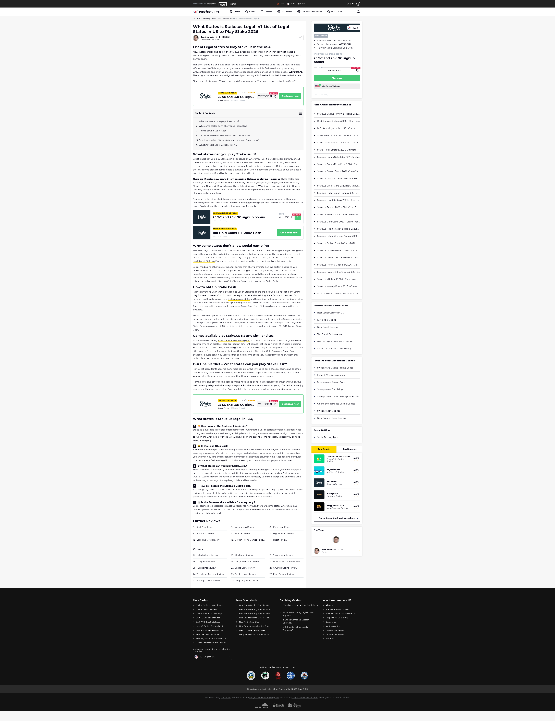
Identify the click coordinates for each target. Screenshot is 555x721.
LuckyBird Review (206, 561)
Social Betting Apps (327, 437)
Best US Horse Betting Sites (252, 630)
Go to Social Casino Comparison (337, 518)
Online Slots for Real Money (209, 613)
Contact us (331, 622)
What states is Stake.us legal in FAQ (218, 144)
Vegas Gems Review (245, 568)
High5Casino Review (283, 533)
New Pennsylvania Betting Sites (254, 626)
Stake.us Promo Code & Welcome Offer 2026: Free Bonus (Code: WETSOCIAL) (338, 257)
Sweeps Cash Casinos (328, 410)
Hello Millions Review (207, 555)
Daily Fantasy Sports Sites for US (254, 634)
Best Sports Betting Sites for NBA (254, 613)
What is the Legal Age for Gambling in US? (301, 606)
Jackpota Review (335, 496)
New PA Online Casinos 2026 (209, 630)
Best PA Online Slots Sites (208, 622)
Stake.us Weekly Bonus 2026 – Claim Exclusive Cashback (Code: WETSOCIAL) (338, 286)
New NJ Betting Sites (249, 622)
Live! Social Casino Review (286, 561)
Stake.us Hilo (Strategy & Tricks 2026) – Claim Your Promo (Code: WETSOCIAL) (338, 228)
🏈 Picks (280, 4)
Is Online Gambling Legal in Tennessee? (296, 628)
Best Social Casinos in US (330, 312)
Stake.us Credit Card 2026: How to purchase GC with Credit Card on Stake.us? (338, 185)
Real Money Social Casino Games (335, 341)
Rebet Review (280, 540)
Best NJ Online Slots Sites (208, 618)
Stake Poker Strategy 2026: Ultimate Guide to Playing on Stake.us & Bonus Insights (338, 149)
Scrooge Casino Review (208, 580)
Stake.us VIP (253, 322)
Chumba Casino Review (285, 568)
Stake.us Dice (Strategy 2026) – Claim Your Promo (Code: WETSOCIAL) (338, 200)
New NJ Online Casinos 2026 (209, 626)
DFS (333, 12)
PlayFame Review (244, 555)
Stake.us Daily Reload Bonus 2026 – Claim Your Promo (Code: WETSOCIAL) (338, 193)
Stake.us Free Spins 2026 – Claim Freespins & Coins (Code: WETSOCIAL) (338, 214)
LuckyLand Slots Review (247, 561)
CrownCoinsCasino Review (335, 460)
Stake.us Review (224, 19)
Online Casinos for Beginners (209, 605)
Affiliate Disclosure (335, 634)
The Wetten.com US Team (338, 609)
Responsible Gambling (337, 618)
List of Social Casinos (312, 12)
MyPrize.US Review (335, 472)
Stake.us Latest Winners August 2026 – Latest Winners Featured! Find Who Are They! (338, 236)
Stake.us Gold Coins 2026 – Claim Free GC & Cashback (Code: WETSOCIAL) (338, 221)
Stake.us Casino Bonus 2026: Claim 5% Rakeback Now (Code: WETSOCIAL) (338, 171)
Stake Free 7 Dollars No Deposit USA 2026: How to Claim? (338, 135)
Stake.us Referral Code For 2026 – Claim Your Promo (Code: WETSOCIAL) (338, 264)
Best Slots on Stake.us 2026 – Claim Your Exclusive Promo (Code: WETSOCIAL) (338, 121)
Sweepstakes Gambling (330, 389)
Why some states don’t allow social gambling (223, 126)
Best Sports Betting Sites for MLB (254, 609)
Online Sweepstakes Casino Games (336, 403)
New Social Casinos (327, 327)
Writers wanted (333, 626)
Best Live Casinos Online (207, 634)
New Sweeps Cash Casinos (331, 418)
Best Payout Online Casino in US (211, 638)
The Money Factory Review (210, 574)
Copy (275, 96)
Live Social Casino (326, 319)
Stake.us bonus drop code (287, 169)
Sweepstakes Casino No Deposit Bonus (338, 396)
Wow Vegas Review (245, 527)
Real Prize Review (205, 527)
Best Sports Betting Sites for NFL (254, 605)
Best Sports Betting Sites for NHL (254, 618)
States (237, 12)
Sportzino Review (205, 533)
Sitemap (330, 638)
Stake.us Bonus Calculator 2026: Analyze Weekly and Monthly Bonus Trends (338, 157)
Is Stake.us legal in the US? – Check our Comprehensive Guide (338, 128)
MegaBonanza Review (337, 508)
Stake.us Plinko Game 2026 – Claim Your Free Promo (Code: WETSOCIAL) (338, 250)
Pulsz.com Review (282, 527)
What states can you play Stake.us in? (219, 121)
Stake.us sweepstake (239, 299)
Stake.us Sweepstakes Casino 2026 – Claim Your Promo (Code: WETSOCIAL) (338, 272)
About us (330, 605)
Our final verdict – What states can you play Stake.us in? (229, 140)
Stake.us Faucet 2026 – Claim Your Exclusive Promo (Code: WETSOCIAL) (338, 207)
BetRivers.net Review (245, 574)
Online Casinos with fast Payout (210, 643)
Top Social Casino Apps (329, 334)
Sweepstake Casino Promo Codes (335, 367)
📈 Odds (291, 4)
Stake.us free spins (233, 354)
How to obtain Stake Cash (212, 130)
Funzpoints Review (206, 568)
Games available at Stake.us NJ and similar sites (224, 135)
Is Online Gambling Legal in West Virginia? (298, 614)
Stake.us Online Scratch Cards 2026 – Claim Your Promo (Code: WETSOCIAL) (338, 243)
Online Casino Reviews (206, 609)
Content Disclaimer (335, 630)
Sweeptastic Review (283, 555)
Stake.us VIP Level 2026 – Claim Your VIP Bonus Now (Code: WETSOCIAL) (338, 279)
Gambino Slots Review (208, 540)
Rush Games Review (283, 574)
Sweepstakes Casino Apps (331, 382)
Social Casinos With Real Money (334, 348)
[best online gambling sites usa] (210, 11)
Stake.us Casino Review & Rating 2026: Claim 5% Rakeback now (338, 113)
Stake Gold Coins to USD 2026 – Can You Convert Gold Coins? (338, 142)
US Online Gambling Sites (204, 19)
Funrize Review (242, 533)
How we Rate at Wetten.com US (341, 613)
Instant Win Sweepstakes (331, 375)
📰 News (301, 4)
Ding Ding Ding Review (247, 580)
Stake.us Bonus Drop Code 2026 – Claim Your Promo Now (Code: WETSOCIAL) (338, 164)
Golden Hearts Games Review (250, 540)
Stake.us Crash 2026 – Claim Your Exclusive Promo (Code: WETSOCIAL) (338, 178)
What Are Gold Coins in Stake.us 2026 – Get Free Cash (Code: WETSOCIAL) (338, 293)
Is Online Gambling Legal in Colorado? (296, 621)
